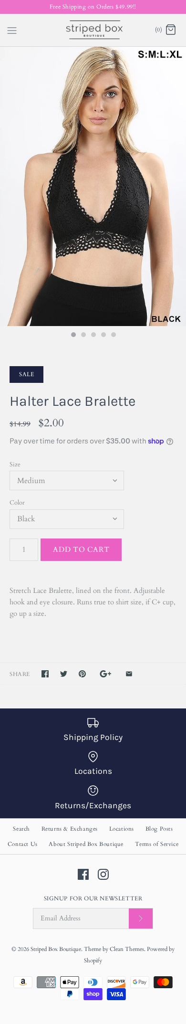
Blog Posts (159, 829)
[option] (93, 186)
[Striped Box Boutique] (93, 30)
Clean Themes (127, 949)
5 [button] (113, 335)
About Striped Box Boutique (86, 844)
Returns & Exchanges (69, 829)
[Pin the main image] (82, 673)
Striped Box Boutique (56, 949)
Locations (121, 829)
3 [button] (93, 335)
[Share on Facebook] (45, 673)
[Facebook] (83, 874)
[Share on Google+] (105, 673)
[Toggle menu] (12, 30)
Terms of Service (157, 844)
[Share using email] (129, 673)
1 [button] (73, 335)
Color (17, 502)
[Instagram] (103, 874)
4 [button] (103, 335)
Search (21, 829)
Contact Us (23, 844)
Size (15, 464)
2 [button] (83, 335)
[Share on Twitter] (63, 673)
